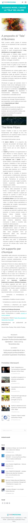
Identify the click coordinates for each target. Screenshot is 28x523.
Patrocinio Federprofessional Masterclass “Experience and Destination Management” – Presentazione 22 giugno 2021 (16, 482)
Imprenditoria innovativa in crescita (18, 388)
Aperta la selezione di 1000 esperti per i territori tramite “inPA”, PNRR (18, 407)
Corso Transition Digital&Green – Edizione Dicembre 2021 (16, 465)
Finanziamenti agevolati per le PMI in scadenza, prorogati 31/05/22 (18, 397)
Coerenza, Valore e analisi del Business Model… (18, 416)
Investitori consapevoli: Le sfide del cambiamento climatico (18, 379)
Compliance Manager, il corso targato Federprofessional (15, 490)
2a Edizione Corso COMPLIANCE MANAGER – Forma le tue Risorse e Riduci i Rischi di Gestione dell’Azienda (16, 457)
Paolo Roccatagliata (20, 318)
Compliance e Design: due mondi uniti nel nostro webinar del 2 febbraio (16, 448)
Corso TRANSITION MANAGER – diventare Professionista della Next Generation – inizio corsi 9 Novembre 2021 (16, 473)
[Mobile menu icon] (26, 2)
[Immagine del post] (5, 370)
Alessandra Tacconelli (7, 320)
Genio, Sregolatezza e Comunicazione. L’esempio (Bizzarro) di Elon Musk (18, 369)
